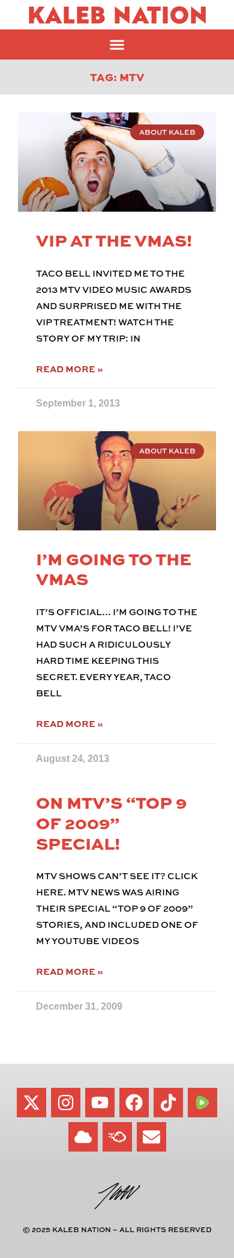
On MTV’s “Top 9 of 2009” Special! (111, 822)
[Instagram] (65, 1102)
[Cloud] (83, 1137)
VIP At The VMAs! (114, 239)
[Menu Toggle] (117, 44)
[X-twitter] (31, 1102)
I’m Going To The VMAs (113, 568)
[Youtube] (100, 1102)
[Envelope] (151, 1137)
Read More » (69, 369)
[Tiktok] (168, 1102)
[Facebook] (134, 1102)
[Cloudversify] (117, 1137)
